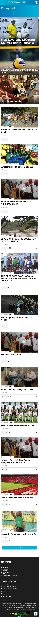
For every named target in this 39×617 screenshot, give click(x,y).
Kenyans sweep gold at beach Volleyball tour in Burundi (15, 461)
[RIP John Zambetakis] (19, 89)
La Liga (5, 590)
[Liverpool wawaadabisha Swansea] (19, 484)
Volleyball (5, 569)
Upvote (2, 139)
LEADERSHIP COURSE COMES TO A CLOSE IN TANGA (18, 240)
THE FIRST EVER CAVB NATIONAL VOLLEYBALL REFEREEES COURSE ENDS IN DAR (18, 278)
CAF (4, 591)
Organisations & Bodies (10, 575)
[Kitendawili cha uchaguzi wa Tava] (19, 377)
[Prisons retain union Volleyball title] (19, 412)
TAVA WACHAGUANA (11, 355)
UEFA (4, 595)
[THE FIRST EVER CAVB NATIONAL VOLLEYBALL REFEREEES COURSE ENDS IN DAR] (19, 263)
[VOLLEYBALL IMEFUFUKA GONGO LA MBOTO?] (19, 60)
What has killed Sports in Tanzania (17, 167)
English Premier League (10, 588)
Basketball (6, 572)
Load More (19, 548)
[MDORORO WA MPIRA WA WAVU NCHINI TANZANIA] (19, 189)
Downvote (6, 139)
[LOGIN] (36, 2)
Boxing (5, 570)
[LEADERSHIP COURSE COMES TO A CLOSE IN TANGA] (19, 226)
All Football (6, 585)
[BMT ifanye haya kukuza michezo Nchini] (19, 305)
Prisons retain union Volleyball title (17, 425)
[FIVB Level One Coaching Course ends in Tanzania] (19, 31)
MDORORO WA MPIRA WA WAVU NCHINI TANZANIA (16, 203)
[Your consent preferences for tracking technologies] (35, 613)
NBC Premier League (9, 586)
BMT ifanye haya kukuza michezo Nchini (16, 318)
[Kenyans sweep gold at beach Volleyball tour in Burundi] (19, 447)
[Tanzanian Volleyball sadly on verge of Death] (19, 117)
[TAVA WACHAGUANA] (19, 342)
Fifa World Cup (7, 596)
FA (3, 593)
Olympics (5, 565)
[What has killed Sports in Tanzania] (19, 154)
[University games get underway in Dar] (19, 521)
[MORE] (36, 139)
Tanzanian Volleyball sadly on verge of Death (19, 131)
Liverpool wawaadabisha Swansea (17, 497)
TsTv (4, 574)
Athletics (5, 567)
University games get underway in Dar (19, 534)
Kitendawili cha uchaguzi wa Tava (17, 389)
